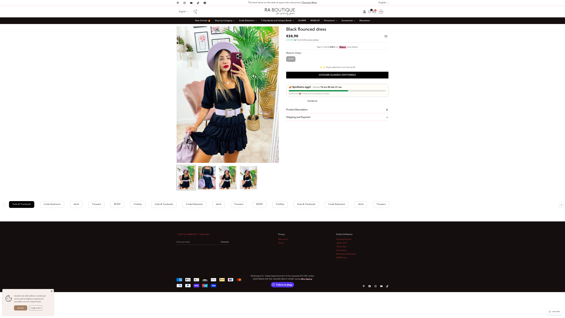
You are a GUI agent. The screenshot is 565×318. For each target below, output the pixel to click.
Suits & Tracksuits (22, 204)
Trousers (96, 204)
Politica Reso (341, 250)
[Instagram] (184, 3)
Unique (291, 59)
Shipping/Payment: (344, 239)
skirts (76, 204)
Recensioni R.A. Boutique (346, 254)
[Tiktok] (198, 3)
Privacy (281, 243)
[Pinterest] (178, 3)
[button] (381, 12)
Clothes (138, 204)
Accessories (347, 21)
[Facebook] (205, 3)
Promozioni (329, 21)
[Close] (51, 291)
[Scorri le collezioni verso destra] (561, 204)
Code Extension (246, 21)
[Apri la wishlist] (369, 12)
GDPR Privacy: (341, 258)
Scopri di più (35, 301)
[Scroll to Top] (559, 302)
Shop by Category (223, 21)
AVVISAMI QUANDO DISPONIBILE (337, 75)
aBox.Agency (306, 279)
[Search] (195, 12)
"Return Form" (342, 243)
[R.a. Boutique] (283, 11)
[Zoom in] (272, 32)
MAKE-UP (315, 21)
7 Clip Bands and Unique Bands (276, 21)
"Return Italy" (341, 247)
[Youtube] (191, 3)
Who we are (283, 239)
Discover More (309, 3)
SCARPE (302, 21)
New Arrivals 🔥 (202, 21)
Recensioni (364, 21)
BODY (117, 204)
